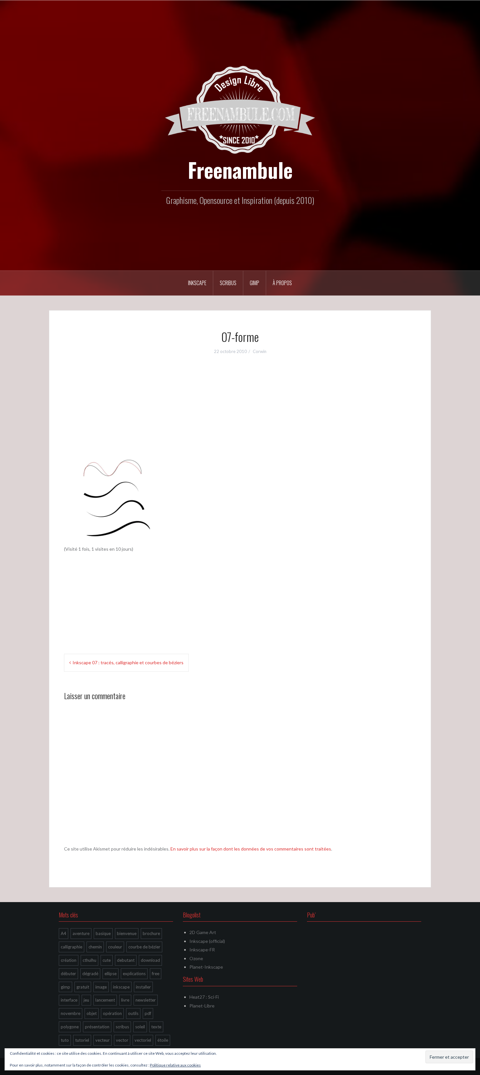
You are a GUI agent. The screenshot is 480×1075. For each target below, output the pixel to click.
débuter (68, 973)
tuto (65, 1040)
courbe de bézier (144, 946)
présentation (97, 1026)
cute (107, 960)
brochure (151, 933)
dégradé (90, 973)
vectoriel (143, 1040)
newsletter (146, 1000)
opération (112, 1013)
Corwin (259, 351)
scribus (122, 1026)
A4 (63, 933)
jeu (86, 1000)
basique (103, 933)
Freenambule (240, 170)
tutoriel (82, 1040)
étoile (162, 1040)
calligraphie (71, 946)
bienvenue (126, 933)
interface (69, 1000)
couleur (115, 946)
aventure (80, 933)
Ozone (196, 958)
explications (134, 973)
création (68, 960)
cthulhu (89, 960)
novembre (70, 1013)
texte (156, 1026)
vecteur (102, 1040)
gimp (65, 987)
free (155, 973)
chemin (95, 946)
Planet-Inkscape (206, 967)
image (101, 987)
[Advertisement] (240, 409)
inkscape (121, 987)
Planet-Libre (202, 1005)
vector (122, 1040)
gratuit (82, 987)
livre (125, 1000)
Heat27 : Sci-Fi (204, 997)
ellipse (110, 973)
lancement (105, 1000)
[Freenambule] (240, 109)
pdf (148, 1013)
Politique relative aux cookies (175, 1065)
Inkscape (197, 283)
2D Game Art (202, 932)
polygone (70, 1026)
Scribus (228, 283)
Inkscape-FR (202, 949)
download (150, 960)
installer (143, 987)
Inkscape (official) (207, 941)
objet (92, 1013)
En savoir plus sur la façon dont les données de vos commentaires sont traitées (250, 849)
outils (133, 1013)
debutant (126, 960)
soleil (140, 1026)
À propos (282, 283)
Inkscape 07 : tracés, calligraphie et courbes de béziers (128, 662)
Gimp (254, 283)
